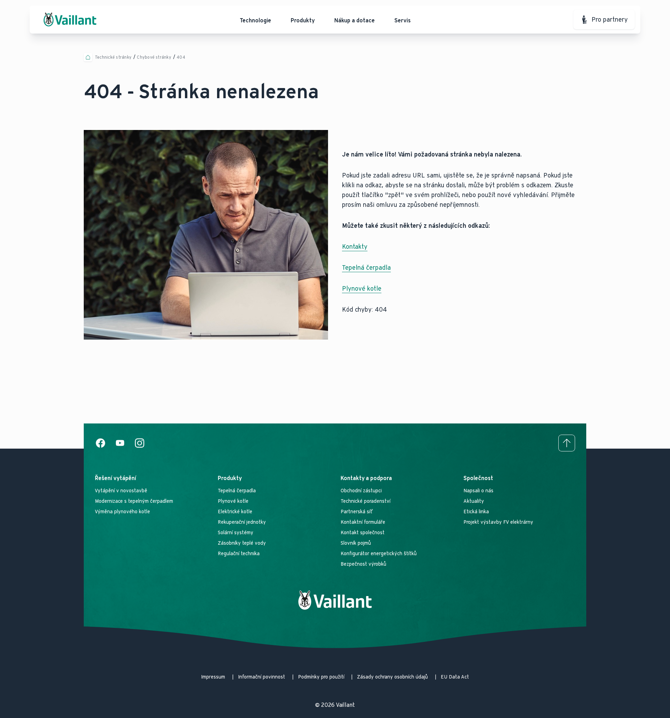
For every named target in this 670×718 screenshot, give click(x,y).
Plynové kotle (361, 288)
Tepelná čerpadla (366, 267)
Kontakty (354, 247)
